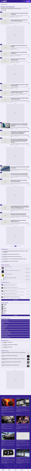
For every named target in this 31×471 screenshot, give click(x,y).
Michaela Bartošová (13, 49)
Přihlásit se (28, 1)
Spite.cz (3, 365)
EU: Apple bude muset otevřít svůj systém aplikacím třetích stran (18, 221)
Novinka (1, 44)
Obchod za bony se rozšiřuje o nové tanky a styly (7, 445)
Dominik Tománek (13, 23)
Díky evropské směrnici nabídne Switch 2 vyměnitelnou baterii (18, 59)
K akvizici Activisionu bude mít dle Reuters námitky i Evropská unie (20, 167)
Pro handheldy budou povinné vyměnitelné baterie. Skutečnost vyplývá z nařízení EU (20, 92)
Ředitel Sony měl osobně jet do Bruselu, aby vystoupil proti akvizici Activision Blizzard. (18, 214)
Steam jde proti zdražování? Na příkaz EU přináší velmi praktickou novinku (19, 98)
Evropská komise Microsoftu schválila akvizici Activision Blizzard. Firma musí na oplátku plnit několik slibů (19, 124)
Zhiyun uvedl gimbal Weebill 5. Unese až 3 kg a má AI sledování (11, 361)
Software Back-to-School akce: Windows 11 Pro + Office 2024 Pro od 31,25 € (22, 460)
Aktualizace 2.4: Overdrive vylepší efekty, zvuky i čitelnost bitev (8, 440)
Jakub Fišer (12, 177)
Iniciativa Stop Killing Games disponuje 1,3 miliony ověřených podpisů (20, 85)
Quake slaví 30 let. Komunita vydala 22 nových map (9, 355)
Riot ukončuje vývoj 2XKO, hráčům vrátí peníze (22, 426)
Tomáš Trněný (12, 62)
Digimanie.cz (3, 362)
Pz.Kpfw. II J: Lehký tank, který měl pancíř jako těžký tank (8, 443)
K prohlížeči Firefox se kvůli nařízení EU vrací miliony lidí (19, 46)
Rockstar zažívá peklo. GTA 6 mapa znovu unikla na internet (7, 409)
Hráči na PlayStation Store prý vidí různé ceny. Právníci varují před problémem (19, 20)
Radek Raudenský (13, 217)
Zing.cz (3, 353)
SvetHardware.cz (4, 359)
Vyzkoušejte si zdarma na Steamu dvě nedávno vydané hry (22, 445)
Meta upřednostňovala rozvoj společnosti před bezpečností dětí (22, 411)
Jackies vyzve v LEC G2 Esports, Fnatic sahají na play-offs (22, 424)
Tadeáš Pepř (12, 128)
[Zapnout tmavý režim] (25, 1)
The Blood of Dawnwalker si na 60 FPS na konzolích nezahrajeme (7, 407)
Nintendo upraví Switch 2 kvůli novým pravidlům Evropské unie (19, 14)
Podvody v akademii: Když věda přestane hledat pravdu (22, 407)
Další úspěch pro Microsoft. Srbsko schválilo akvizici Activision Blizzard (19, 181)
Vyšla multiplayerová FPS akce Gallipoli (7, 428)
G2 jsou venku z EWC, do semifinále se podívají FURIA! (8, 412)
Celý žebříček (15, 315)
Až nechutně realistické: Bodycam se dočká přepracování (7, 424)
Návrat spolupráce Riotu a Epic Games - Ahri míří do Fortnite (22, 428)
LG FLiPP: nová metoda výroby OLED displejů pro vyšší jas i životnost (8, 460)
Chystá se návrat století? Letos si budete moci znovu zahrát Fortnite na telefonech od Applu (19, 174)
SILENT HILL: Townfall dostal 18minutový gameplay (7, 426)
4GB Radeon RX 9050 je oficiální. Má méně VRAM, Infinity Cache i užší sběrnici (13, 358)
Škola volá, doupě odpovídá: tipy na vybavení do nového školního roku (22, 462)
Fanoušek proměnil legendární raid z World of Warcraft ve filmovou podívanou (14, 352)
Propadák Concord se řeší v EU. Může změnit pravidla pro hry (19, 53)
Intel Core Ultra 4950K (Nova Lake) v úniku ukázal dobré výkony (7, 462)
